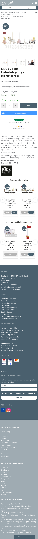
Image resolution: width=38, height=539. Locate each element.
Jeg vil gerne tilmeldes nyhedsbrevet (19, 393)
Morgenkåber (6, 479)
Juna (2, 452)
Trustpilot (5, 371)
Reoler (3, 488)
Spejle (3, 483)
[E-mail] (19, 389)
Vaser (3, 481)
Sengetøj (4, 472)
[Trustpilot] (19, 120)
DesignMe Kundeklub (9, 308)
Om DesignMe (6, 312)
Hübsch (4, 449)
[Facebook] (3, 412)
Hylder (3, 485)
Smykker (4, 474)
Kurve (3, 490)
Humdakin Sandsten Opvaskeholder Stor (16, 533)
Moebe (3, 458)
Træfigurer (5, 470)
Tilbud (3, 494)
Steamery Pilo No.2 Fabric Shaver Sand (16, 530)
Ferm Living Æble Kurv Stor (11, 504)
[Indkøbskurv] (36, 3)
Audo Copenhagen (8, 447)
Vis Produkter (11, 254)
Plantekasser (6, 477)
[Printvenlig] (36, 12)
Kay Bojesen (6, 445)
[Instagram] (8, 412)
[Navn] (19, 385)
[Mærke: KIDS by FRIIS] (6, 171)
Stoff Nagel (5, 456)
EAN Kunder (5, 305)
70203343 (14, 285)
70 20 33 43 (19, 330)
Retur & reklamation (9, 301)
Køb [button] (28, 105)
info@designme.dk (14, 287)
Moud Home (6, 454)
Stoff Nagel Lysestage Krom (12, 513)
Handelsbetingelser (8, 303)
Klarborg (4, 436)
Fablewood (5, 438)
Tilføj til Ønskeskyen (20, 113)
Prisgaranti (5, 314)
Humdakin (5, 441)
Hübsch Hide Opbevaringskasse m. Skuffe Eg (18, 519)
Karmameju (5, 434)
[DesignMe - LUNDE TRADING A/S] (8, 3)
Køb (14, 212)
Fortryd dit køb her (8, 299)
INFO (7, 212)
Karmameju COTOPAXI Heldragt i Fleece (17, 506)
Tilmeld (19, 398)
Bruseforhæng (6, 492)
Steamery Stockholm (9, 443)
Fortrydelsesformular (9, 319)
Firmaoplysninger (7, 310)
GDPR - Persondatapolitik (11, 316)
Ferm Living (5, 432)
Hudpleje (4, 468)
